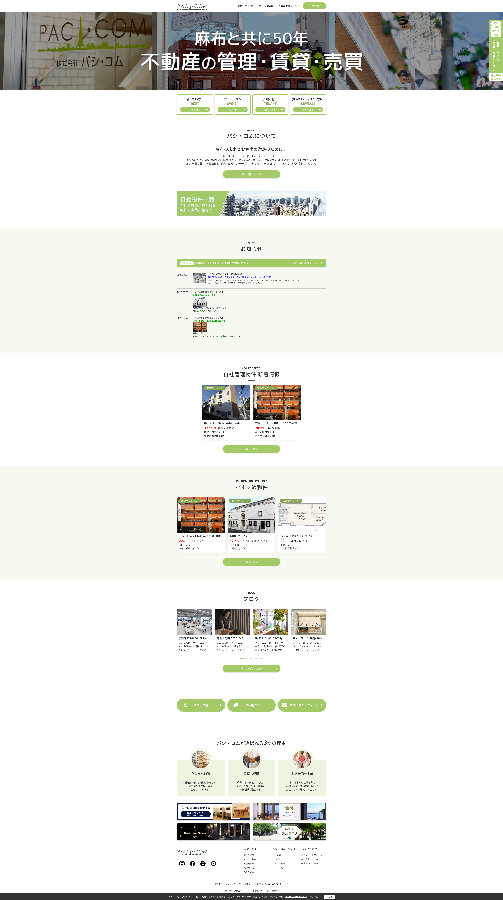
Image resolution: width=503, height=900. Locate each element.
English (314, 6)
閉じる (329, 897)
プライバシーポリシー (241, 884)
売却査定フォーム (309, 859)
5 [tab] (261, 658)
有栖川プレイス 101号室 (204, 295)
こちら (201, 310)
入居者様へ (270, 5)
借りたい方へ (243, 5)
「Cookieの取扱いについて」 (295, 897)
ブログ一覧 (277, 867)
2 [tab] (246, 658)
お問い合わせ (292, 5)
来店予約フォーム (309, 863)
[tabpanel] (194, 631)
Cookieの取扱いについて (276, 884)
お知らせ (276, 859)
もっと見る (251, 449)
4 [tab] (256, 658)
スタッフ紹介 (278, 863)
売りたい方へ (250, 871)
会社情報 (281, 5)
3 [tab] (251, 658)
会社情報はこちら (251, 174)
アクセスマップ (222, 884)
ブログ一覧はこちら (251, 668)
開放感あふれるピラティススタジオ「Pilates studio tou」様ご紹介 (240, 277)
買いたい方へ (250, 867)
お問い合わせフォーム (311, 855)
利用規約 (258, 884)
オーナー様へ (257, 5)
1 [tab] (242, 658)
